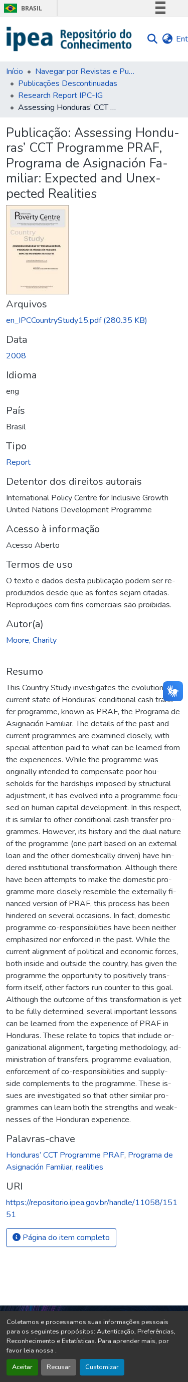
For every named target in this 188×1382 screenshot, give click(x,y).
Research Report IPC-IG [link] (60, 95)
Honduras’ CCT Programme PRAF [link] (65, 1155)
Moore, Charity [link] (31, 640)
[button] (69, 38)
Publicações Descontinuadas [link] (67, 83)
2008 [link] (16, 355)
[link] (94, 320)
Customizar (102, 1367)
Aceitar (22, 1367)
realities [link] (89, 1167)
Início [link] (14, 71)
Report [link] (18, 462)
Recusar (59, 1367)
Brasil (21, 8)
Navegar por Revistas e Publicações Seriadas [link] (85, 71)
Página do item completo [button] (65, 1237)
